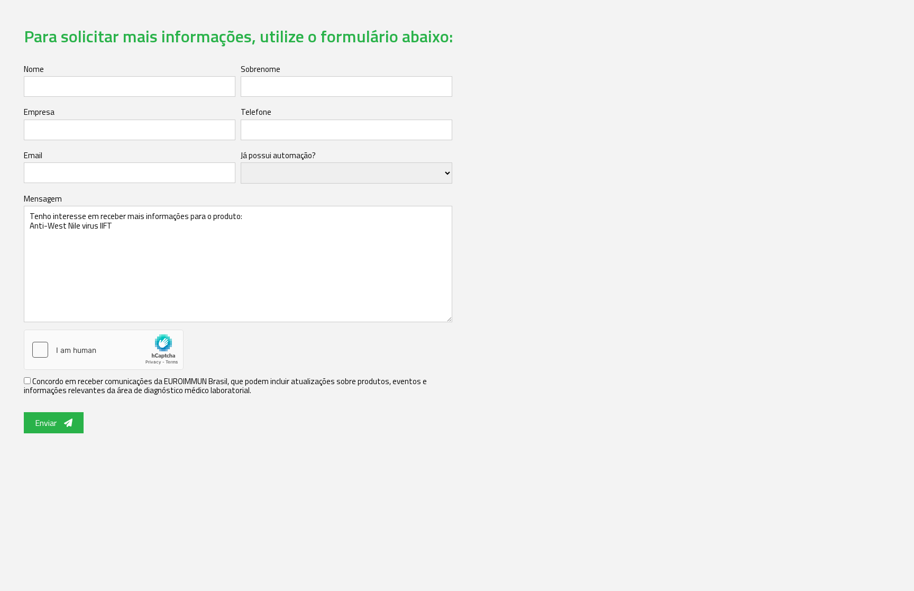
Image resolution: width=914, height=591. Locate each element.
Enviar (47, 422)
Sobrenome (260, 69)
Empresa (39, 112)
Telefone (256, 112)
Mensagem (43, 199)
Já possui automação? (278, 155)
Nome (34, 69)
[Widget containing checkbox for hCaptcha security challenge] (104, 350)
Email (33, 155)
